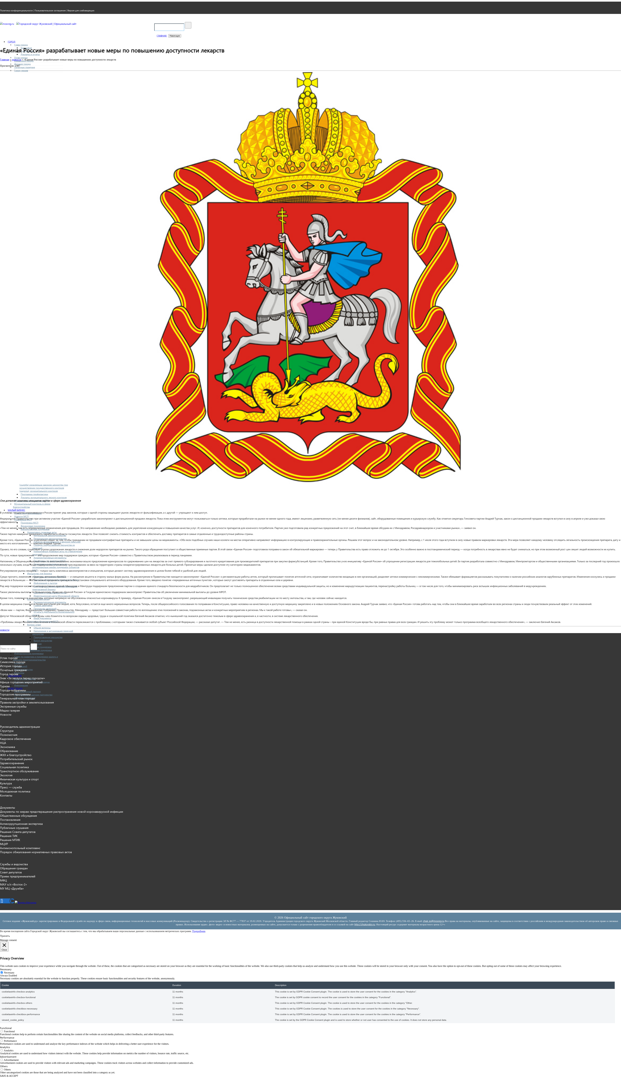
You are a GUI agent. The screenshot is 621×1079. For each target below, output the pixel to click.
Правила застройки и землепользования (27, 702)
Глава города (21, 44)
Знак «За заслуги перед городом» (22, 678)
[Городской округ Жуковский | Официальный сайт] (46, 23)
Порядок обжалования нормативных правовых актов (36, 852)
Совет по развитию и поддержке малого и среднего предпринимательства (35, 658)
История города (22, 64)
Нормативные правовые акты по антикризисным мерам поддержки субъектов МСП (55, 567)
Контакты (6, 795)
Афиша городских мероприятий (21, 682)
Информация (21, 685)
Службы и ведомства (14, 864)
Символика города (12, 662)
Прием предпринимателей (17, 876)
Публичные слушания (14, 828)
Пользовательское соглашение (50, 10)
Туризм (5, 686)
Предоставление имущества (48, 637)
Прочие (38, 643)
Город (11, 41)
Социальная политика (14, 767)
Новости (5, 714)
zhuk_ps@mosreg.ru (433, 921)
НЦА (3, 743)
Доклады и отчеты (30, 54)
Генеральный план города (17, 698)
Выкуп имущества (43, 640)
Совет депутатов (11, 872)
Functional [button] (6, 1028)
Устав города (20, 57)
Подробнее (198, 931)
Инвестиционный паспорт (27, 691)
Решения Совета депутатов (18, 832)
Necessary (9, 972)
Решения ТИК (8, 836)
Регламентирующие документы (50, 602)
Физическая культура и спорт (19, 779)
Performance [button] (7, 1037)
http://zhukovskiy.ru (364, 924)
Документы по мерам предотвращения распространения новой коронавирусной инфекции (61, 811)
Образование (9, 751)
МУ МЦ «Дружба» (12, 888)
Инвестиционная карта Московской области (56, 595)
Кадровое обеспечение (15, 739)
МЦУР (4, 844)
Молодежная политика (15, 791)
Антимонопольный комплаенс (20, 848)
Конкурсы (19, 672)
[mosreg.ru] (7, 23)
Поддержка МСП (29, 522)
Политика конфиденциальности (16, 10)
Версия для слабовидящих (80, 10)
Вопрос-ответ (34, 624)
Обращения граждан (14, 868)
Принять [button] (5, 935)
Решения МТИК (10, 840)
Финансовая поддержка (33, 525)
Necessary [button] (5, 969)
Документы (7, 807)
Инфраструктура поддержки (29, 653)
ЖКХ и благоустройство (16, 755)
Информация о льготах (45, 583)
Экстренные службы (13, 706)
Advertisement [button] (8, 1056)
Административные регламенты (50, 557)
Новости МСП (21, 516)
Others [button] (4, 1066)
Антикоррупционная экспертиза (21, 824)
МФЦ (3, 880)
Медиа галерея (10, 710)
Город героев (21, 70)
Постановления (10, 820)
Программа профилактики (34, 494)
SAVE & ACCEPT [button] (9, 1075)
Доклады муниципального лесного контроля (44, 497)
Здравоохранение (12, 763)
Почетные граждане (24, 67)
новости (4, 629)
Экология (6, 775)
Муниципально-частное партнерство (33, 694)
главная (162, 35)
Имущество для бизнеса (39, 573)
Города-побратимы (13, 690)
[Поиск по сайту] (188, 25)
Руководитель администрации (20, 727)
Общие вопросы (42, 627)
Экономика (7, 747)
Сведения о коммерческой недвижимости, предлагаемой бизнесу (55, 588)
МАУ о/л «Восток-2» (13, 884)
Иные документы (42, 618)
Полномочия (8, 735)
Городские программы (15, 694)
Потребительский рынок (16, 759)
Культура (6, 783)
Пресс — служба (11, 787)
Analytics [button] (5, 1047)
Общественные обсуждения (18, 815)
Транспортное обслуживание (19, 771)
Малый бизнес (16, 510)
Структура (6, 731)
